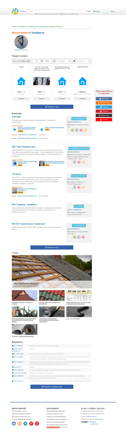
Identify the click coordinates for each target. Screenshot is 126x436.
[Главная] (15, 11)
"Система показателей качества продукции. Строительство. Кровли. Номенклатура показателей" (60, 381)
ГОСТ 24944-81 (18, 370)
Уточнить (21, 98)
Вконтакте (105, 98)
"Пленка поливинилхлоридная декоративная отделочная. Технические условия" (54, 370)
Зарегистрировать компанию (56, 411)
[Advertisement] (104, 154)
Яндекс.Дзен (105, 115)
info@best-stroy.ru (91, 416)
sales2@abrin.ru (75, 152)
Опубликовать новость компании (57, 419)
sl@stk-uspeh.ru (75, 179)
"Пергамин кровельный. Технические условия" (44, 346)
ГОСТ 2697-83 (18, 346)
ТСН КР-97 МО (18, 354)
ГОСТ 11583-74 (18, 362)
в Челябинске (36, 32)
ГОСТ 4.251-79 (18, 381)
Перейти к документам (52, 387)
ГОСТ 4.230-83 (18, 357)
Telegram (105, 107)
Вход (112, 11)
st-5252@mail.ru (75, 229)
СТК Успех (16, 174)
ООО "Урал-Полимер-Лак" (24, 147)
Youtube (105, 119)
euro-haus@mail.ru (75, 209)
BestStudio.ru (99, 419)
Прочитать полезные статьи (21, 416)
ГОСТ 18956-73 (18, 376)
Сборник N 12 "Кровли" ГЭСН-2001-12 (41, 373)
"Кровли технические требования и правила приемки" (46, 354)
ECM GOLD (16, 117)
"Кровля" (32, 349)
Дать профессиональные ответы (57, 424)
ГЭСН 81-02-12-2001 (20, 373)
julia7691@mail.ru (75, 122)
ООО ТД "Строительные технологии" (28, 224)
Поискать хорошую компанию (21, 413)
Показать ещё (52, 107)
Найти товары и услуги (19, 411)
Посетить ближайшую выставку (22, 419)
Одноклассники (105, 103)
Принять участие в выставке (56, 422)
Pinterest (105, 111)
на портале (57, 427)
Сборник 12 (17, 367)
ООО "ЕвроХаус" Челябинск (24, 204)
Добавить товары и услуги (55, 413)
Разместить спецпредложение (56, 416)
